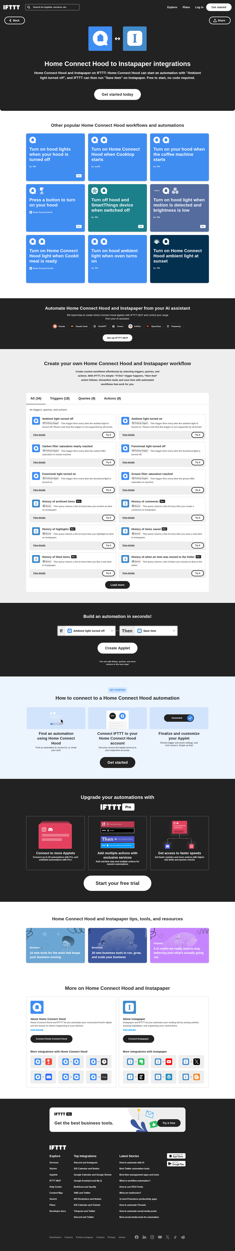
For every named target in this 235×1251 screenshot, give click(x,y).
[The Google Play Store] (176, 1164)
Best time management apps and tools (139, 1175)
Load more (117, 584)
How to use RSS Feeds (131, 1187)
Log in (199, 7)
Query (48, 506)
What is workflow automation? (134, 1181)
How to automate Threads (132, 1205)
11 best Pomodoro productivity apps (138, 1199)
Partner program (84, 1237)
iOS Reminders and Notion (87, 1199)
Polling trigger (52, 423)
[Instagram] (152, 1237)
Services (54, 1162)
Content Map (56, 1193)
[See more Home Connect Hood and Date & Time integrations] (99, 1061)
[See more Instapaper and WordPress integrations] (163, 1076)
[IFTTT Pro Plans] (78, 502)
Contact (100, 1237)
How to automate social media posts (138, 1211)
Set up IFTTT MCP (117, 338)
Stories (53, 1168)
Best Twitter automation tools (134, 1168)
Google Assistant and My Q (88, 1181)
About (122, 1237)
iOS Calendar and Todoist (87, 1205)
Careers (69, 1237)
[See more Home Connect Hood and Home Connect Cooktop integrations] (71, 1061)
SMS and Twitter (82, 1193)
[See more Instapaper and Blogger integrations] (191, 1076)
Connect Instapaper (138, 1039)
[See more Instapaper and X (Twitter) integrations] (191, 1061)
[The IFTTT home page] (11, 7)
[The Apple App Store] (176, 1156)
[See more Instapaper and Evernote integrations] (136, 1061)
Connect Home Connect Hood (51, 1039)
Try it (108, 435)
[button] (117, 762)
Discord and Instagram (85, 1162)
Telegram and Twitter (84, 1211)
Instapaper (135, 63)
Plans (186, 7)
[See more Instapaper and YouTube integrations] (163, 1061)
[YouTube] (159, 1237)
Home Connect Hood (76, 63)
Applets (54, 1175)
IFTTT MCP (55, 1181)
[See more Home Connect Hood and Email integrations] (43, 1076)
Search (53, 1199)
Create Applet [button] (117, 648)
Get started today (117, 94)
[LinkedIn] (144, 1237)
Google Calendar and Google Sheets (93, 1175)
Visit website (36, 1030)
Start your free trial (117, 883)
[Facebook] (136, 1237)
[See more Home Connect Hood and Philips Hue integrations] (99, 1076)
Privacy (111, 1237)
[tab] (36, 398)
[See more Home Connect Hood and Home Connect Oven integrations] (71, 1076)
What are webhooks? (130, 1193)
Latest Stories (129, 1156)
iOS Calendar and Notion (86, 1168)
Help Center (56, 1187)
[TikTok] (175, 1237)
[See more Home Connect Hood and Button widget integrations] (43, 1061)
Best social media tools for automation (139, 1217)
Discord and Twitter (84, 1217)
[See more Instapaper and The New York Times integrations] (136, 1076)
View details (39, 435)
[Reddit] (183, 1237)
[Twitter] (167, 1237)
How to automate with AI (131, 1162)
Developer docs (58, 1211)
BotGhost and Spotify (85, 1187)
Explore (172, 7)
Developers (55, 1237)
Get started (219, 7)
